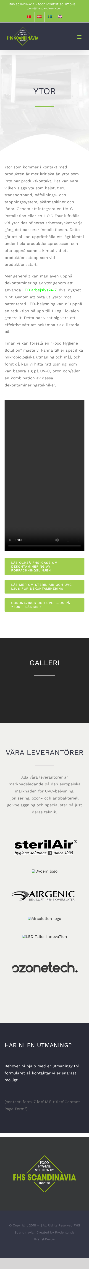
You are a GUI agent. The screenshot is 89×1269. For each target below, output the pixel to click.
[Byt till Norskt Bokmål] (39, 17)
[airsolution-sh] (44, 918)
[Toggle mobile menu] (79, 37)
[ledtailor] (44, 936)
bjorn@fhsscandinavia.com (44, 8)
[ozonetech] (44, 947)
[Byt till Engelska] (60, 17)
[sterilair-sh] (44, 834)
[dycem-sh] (45, 871)
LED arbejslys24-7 (39, 290)
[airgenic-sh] (44, 882)
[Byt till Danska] (29, 17)
